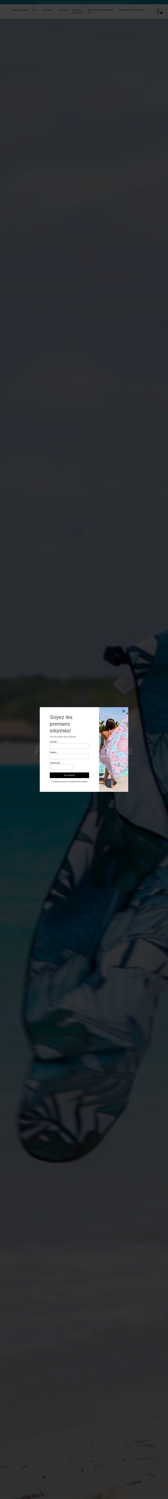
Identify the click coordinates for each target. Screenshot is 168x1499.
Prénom (53, 752)
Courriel (54, 742)
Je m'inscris (69, 775)
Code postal (55, 763)
